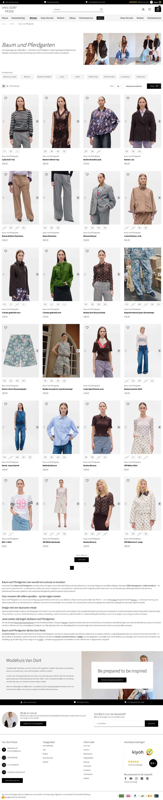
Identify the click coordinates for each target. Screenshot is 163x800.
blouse (64, 622)
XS (4, 304)
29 (23, 457)
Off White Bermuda (51, 542)
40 (58, 151)
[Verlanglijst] (149, 9)
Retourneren (87, 754)
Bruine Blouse (89, 465)
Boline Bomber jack (92, 159)
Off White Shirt (131, 465)
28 (139, 304)
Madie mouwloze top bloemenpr (58, 389)
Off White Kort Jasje (133, 542)
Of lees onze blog (130, 782)
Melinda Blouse (50, 465)
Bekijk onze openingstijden (33, 723)
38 (51, 151)
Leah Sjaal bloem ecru (93, 389)
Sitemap (86, 762)
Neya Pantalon (49, 236)
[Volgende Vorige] (89, 568)
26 (4, 457)
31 (158, 304)
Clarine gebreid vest (11, 312)
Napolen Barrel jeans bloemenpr (139, 312)
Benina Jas (129, 159)
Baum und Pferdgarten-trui (24, 622)
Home (4, 24)
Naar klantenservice (12, 780)
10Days (72, 18)
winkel (41, 639)
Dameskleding (18, 18)
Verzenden (87, 766)
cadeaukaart (87, 774)
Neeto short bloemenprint (14, 389)
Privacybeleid (78, 794)
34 (86, 151)
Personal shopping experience (112, 680)
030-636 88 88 (12, 757)
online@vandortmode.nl (16, 772)
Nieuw (5, 18)
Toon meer (81, 559)
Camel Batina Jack (132, 236)
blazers (134, 600)
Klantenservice (86, 18)
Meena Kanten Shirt (133, 389)
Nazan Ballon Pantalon (12, 236)
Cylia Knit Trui (8, 159)
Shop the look (47, 18)
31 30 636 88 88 (13, 765)
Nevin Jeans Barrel (10, 465)
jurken (114, 600)
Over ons (86, 745)
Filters (152, 86)
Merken (33, 18)
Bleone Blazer (89, 236)
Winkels (60, 18)
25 (127, 304)
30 (152, 304)
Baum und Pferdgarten (26, 24)
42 (64, 151)
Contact (86, 750)
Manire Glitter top (51, 159)
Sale (100, 18)
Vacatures (87, 770)
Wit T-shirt (7, 542)
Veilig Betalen (88, 758)
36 (45, 151)
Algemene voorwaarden (64, 794)
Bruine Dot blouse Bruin (94, 312)
